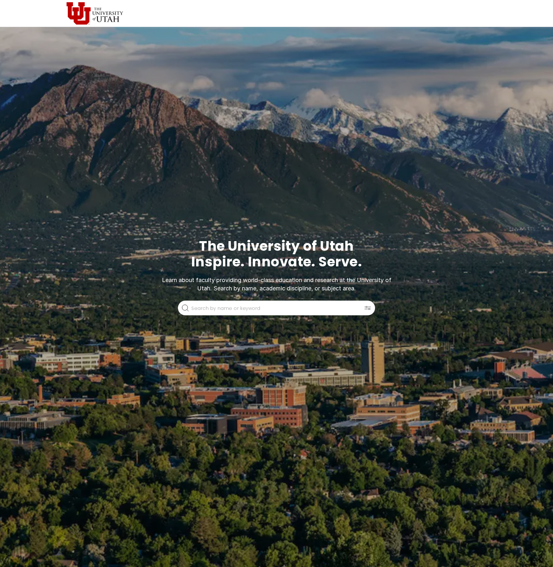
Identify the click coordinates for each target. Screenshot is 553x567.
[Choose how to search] (367, 308)
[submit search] (185, 308)
